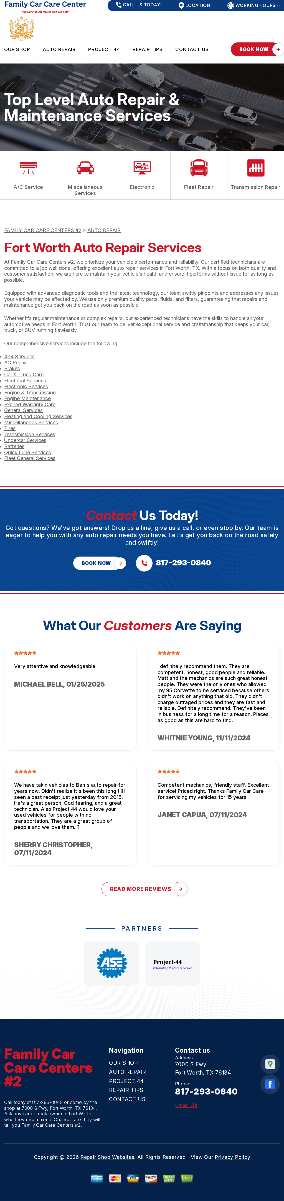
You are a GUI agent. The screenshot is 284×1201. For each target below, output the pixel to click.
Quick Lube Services (27, 452)
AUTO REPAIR (59, 49)
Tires (10, 428)
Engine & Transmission (30, 392)
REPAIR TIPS (148, 49)
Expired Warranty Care (29, 404)
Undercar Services (25, 440)
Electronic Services (26, 386)
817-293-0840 (47, 1102)
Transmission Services (29, 434)
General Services (23, 410)
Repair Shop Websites (107, 1157)
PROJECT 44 (104, 49)
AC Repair (15, 362)
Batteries (14, 446)
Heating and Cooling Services (38, 416)
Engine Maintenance (27, 398)
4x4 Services (19, 356)
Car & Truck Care (24, 374)
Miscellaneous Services (31, 422)
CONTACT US (192, 49)
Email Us (186, 1105)
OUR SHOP (17, 49)
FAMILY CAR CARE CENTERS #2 (42, 230)
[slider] (25, 653)
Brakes (12, 368)
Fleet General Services (29, 458)
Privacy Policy (232, 1157)
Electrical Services (25, 381)
